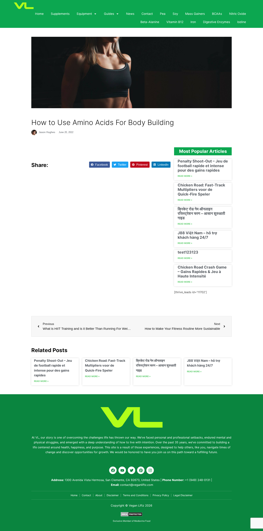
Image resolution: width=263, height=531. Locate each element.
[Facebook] (113, 470)
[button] (99, 165)
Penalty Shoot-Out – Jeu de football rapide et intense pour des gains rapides (203, 165)
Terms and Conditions (135, 495)
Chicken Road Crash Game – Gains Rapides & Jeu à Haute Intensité (202, 271)
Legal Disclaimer (183, 495)
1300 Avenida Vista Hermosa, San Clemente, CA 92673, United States (112, 480)
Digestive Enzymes (216, 22)
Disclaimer (113, 495)
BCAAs (217, 14)
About (98, 495)
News (130, 14)
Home (39, 14)
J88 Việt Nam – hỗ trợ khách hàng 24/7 (197, 235)
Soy (175, 14)
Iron (193, 22)
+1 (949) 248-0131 (197, 480)
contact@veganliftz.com (136, 485)
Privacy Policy (161, 495)
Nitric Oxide (237, 14)
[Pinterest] (141, 470)
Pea (162, 14)
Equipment (84, 14)
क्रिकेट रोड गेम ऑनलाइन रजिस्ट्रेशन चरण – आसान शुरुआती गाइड (201, 213)
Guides (109, 14)
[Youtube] (122, 470)
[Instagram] (150, 470)
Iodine (241, 22)
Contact (147, 14)
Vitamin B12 (174, 22)
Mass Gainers (195, 14)
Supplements (60, 14)
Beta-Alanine (149, 22)
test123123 (188, 252)
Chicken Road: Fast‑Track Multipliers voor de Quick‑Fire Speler (201, 189)
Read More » (185, 176)
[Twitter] (131, 470)
